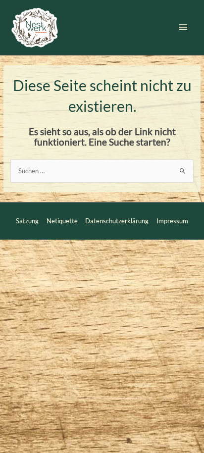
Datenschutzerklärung (117, 221)
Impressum (172, 221)
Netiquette (62, 221)
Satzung (27, 221)
